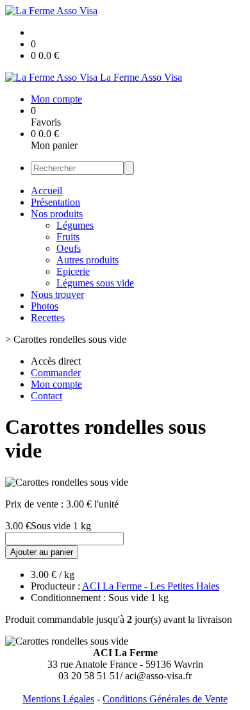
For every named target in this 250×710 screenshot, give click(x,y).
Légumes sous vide (95, 282)
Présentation (55, 202)
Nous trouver (57, 294)
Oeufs (68, 248)
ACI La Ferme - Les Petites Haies (150, 586)
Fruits (67, 236)
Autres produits (87, 259)
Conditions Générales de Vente (165, 698)
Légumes (75, 225)
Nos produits (57, 213)
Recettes (48, 317)
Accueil (46, 190)
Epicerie (73, 271)
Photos (44, 306)
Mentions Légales (58, 698)
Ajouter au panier (41, 552)
